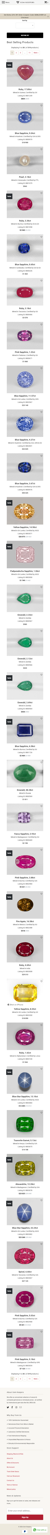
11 (30, 53)
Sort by (24, 20)
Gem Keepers (27, 1527)
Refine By (25, 35)
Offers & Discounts (13, 1463)
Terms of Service (12, 1485)
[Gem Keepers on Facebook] (12, 1407)
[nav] (5, 2)
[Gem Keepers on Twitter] (8, 1407)
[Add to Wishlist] (41, 62)
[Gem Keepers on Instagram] (16, 1407)
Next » (36, 53)
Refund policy (11, 1489)
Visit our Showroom (13, 1476)
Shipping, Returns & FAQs (15, 1454)
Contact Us (10, 1480)
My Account (11, 1467)
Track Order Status (13, 1471)
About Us (10, 1458)
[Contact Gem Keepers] (20, 1407)
